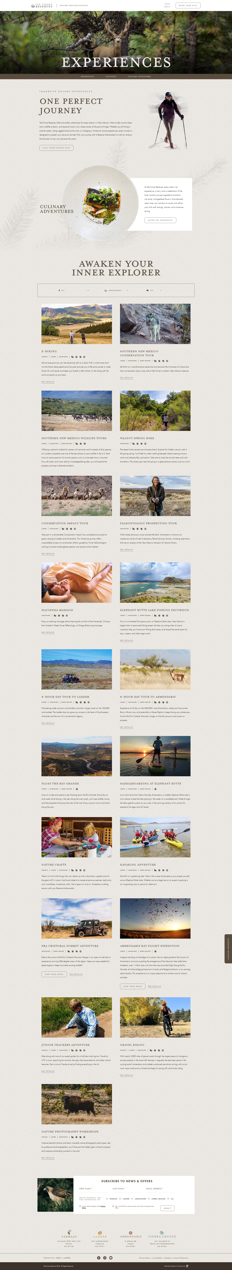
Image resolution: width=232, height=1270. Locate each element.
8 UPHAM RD (131, 1240)
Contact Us (49, 1258)
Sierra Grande (159, 1199)
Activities (111, 76)
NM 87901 (131, 1245)
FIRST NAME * (86, 1189)
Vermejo (113, 1199)
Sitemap (167, 1258)
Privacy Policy (144, 1258)
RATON (69, 1243)
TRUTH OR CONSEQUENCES (162, 1243)
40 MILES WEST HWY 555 (69, 1240)
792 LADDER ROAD (99, 1240)
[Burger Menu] (167, 5)
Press (58, 1258)
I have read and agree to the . (93, 1207)
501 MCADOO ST (162, 1240)
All (172, 1199)
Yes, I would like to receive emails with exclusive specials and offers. (134, 1207)
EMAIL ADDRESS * (155, 1189)
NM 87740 (69, 1245)
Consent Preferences (181, 1258)
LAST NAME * (119, 1189)
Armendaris (140, 1199)
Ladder (126, 1199)
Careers (66, 1258)
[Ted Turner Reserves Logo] (41, 5)
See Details (48, 382)
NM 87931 (100, 1245)
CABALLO (100, 1243)
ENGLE (131, 1243)
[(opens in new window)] (69, 1230)
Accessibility (157, 1258)
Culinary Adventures (139, 76)
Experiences (87, 76)
